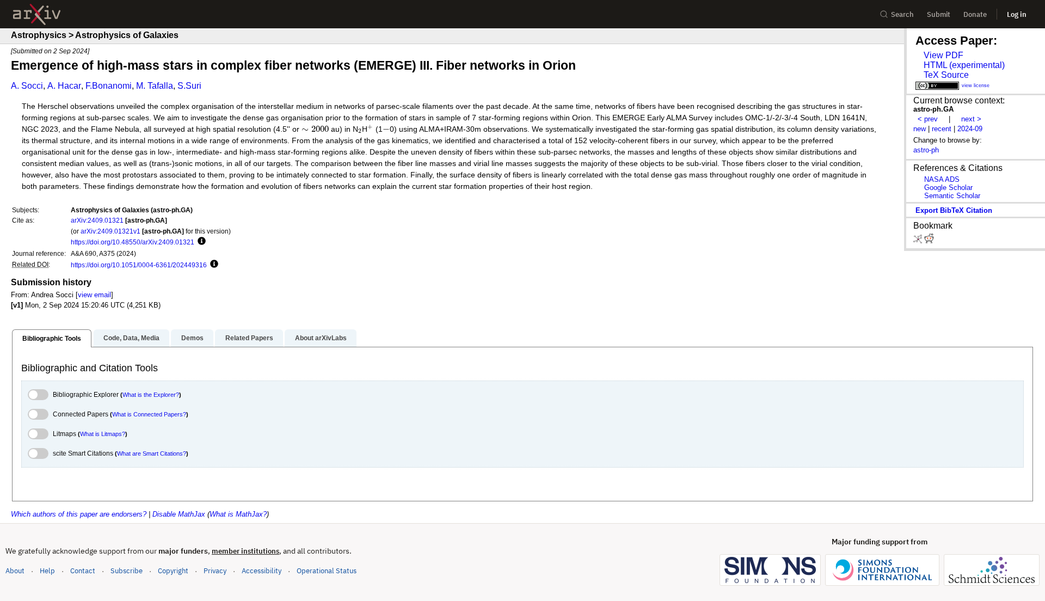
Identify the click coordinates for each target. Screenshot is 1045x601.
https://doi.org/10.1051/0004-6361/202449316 (139, 264)
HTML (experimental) (964, 65)
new (919, 129)
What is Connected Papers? (149, 414)
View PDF (943, 55)
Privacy (215, 570)
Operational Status (326, 570)
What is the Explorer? (150, 394)
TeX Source (946, 74)
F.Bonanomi (108, 85)
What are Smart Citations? (151, 453)
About (14, 570)
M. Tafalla (154, 85)
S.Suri (189, 85)
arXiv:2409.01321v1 (110, 231)
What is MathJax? (238, 514)
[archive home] (36, 14)
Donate (975, 14)
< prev (928, 119)
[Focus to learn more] (200, 242)
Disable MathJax (178, 514)
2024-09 (969, 129)
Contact (82, 570)
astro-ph (926, 150)
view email (94, 295)
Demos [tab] (192, 338)
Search (902, 14)
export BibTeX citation (953, 210)
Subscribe (126, 570)
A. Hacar (64, 85)
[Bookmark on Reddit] (929, 241)
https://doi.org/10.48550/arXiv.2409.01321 (132, 242)
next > (971, 119)
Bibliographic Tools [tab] (51, 338)
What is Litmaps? (102, 434)
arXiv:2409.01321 (97, 220)
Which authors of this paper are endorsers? (78, 514)
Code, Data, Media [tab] (131, 338)
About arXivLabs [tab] (321, 338)
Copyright (173, 570)
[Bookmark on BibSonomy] (918, 241)
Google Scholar (948, 187)
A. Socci (27, 85)
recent (941, 129)
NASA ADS (942, 179)
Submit (938, 14)
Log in (1016, 14)
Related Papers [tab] (249, 338)
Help (47, 570)
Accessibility (261, 570)
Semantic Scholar (952, 196)
